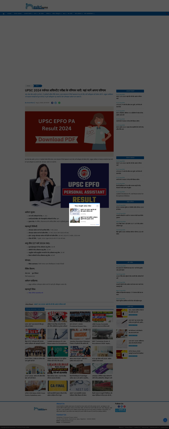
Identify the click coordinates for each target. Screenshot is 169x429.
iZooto (97, 224)
